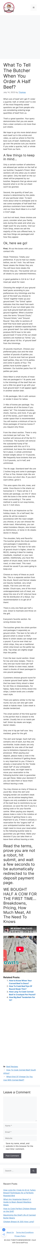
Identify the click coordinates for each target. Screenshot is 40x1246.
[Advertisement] (20, 36)
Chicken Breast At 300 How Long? (18, 1222)
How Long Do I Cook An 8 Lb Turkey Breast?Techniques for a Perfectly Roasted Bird (19, 1193)
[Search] (33, 1170)
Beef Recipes (12, 1066)
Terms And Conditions (25, 1232)
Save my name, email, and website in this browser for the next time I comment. (19, 1146)
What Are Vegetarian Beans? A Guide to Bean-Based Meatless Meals (17, 1202)
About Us (10, 1232)
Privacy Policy (20, 1236)
